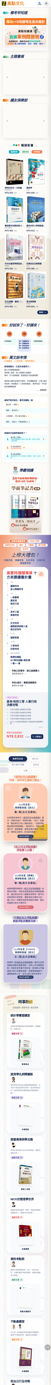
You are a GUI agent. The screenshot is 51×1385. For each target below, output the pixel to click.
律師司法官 (10, 545)
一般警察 (14, 597)
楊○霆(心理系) (25, 439)
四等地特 (14, 649)
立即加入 (38, 737)
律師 (15, 404)
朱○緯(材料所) (16, 447)
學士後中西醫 (20, 416)
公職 (25, 771)
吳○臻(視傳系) (26, 455)
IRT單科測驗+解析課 (20, 660)
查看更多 (43, 390)
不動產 (31, 545)
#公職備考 (8, 361)
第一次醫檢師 (23, 343)
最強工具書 (25, 1189)
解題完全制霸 (17, 686)
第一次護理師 (23, 341)
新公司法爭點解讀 (25, 846)
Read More (24, 836)
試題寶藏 (25, 1249)
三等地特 (14, 646)
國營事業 (14, 638)
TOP (47, 1347)
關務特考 (14, 586)
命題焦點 (25, 1129)
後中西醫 (42, 545)
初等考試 (7, 341)
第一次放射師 (23, 348)
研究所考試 (37, 341)
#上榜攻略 (18, 361)
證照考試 (25, 152)
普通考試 (14, 615)
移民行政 (14, 604)
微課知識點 (15, 657)
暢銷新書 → (29, 145)
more (41, 727)
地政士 (14, 422)
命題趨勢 (25, 1371)
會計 (21, 545)
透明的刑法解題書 (25, 776)
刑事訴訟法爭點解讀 (25, 917)
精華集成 (25, 1064)
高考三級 (14, 612)
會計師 (8, 404)
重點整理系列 (17, 674)
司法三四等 (34, 541)
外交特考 (14, 623)
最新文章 (15, 1034)
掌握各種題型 (25, 1311)
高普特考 (14, 152)
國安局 (13, 600)
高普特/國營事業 (18, 541)
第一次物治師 (23, 346)
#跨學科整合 (30, 361)
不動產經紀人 (23, 422)
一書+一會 (15, 663)
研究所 (25, 549)
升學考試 (37, 152)
